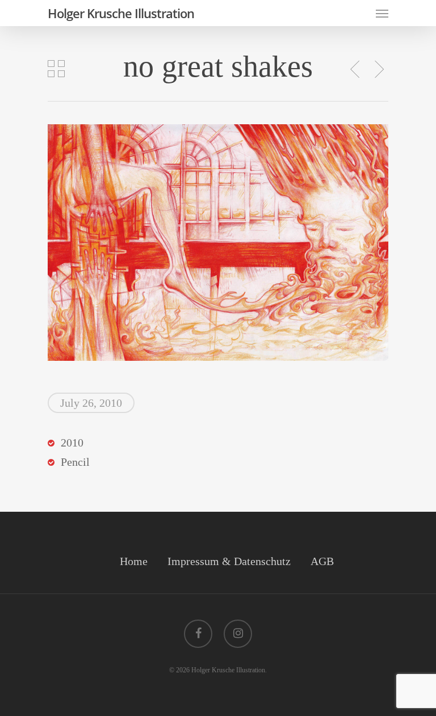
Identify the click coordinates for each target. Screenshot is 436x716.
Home (134, 561)
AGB (322, 561)
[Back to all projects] (56, 68)
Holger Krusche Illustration (121, 13)
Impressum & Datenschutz (229, 561)
